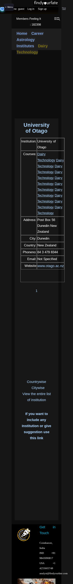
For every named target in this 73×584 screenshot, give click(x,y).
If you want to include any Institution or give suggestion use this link (36, 426)
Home (22, 33)
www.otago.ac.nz (50, 266)
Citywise (38, 388)
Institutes (25, 46)
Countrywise (36, 382)
